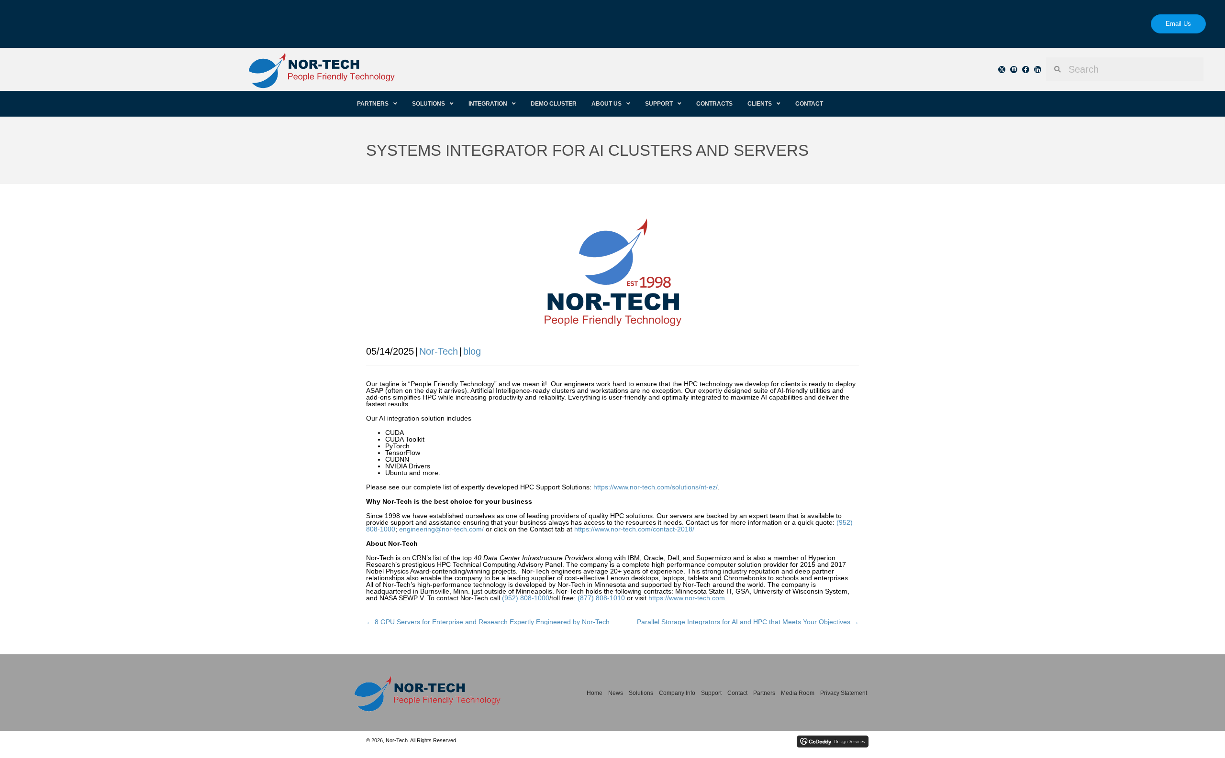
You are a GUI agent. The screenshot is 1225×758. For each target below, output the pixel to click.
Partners (764, 693)
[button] (1001, 69)
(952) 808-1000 (525, 598)
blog (472, 351)
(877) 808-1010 (601, 598)
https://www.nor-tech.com (686, 598)
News (615, 693)
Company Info (677, 693)
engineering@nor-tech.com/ (441, 529)
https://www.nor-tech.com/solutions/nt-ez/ (655, 487)
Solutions (641, 693)
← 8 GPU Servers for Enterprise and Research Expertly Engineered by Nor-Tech (488, 621)
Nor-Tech (438, 351)
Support (711, 693)
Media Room (797, 693)
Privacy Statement (843, 693)
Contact (737, 693)
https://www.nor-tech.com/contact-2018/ (634, 529)
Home (594, 693)
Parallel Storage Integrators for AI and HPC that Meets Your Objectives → (748, 621)
